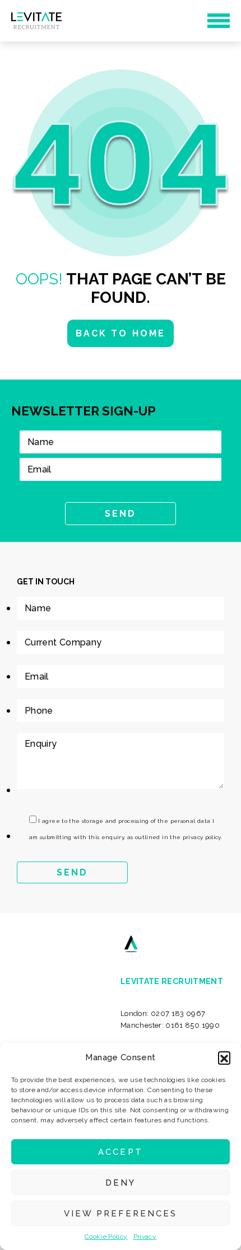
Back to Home (120, 333)
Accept (120, 1152)
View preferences (120, 1214)
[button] (224, 1057)
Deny (120, 1183)
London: (163, 1013)
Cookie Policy (106, 1236)
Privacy (145, 1236)
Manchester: (170, 1025)
